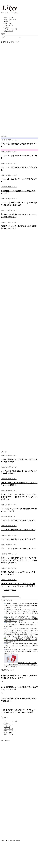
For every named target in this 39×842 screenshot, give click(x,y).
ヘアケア (7, 21)
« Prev (6, 590)
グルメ (6, 27)
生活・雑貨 (8, 23)
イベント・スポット (10, 29)
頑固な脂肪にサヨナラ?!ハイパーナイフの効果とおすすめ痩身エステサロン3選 (20, 640)
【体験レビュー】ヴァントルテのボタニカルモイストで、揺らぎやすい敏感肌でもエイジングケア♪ (21, 630)
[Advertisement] (19, 66)
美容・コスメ (8, 17)
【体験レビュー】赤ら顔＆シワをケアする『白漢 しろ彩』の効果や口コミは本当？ (21, 651)
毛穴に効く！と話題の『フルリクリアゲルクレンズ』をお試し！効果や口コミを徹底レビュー (21, 619)
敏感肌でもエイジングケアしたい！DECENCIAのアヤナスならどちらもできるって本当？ (21, 664)
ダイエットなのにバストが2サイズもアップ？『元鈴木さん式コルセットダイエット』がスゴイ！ (20, 611)
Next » (14, 590)
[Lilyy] (19, 11)
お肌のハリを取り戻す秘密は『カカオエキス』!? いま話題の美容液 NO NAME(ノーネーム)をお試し (21, 605)
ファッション (8, 25)
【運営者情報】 (5, 740)
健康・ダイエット (10, 19)
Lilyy (7, 840)
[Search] (20, 37)
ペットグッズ (8, 31)
